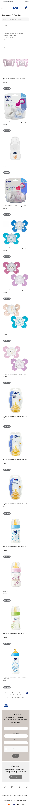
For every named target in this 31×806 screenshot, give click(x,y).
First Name (16, 726)
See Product (7, 88)
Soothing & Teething (9, 37)
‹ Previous (13, 697)
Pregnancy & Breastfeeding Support (13, 33)
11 (17, 694)
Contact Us (27, 1)
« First (7, 697)
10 (13, 694)
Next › (19, 697)
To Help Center (17, 777)
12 (20, 694)
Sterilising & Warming (9, 40)
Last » (23, 697)
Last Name (16, 733)
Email (15, 740)
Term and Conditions (19, 800)
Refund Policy (8, 800)
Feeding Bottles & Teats (10, 35)
